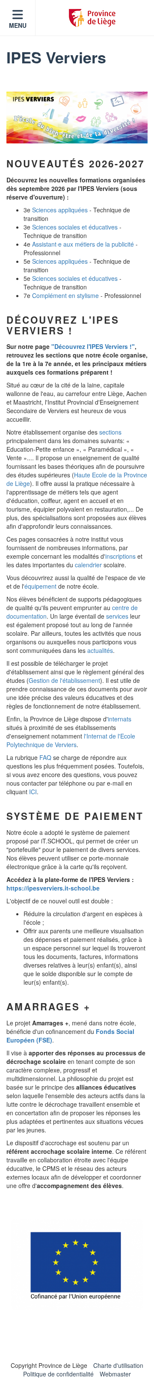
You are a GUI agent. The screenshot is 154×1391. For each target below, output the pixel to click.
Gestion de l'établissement (64, 680)
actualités (100, 650)
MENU (18, 25)
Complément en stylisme (65, 295)
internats (119, 719)
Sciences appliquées (60, 210)
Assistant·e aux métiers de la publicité (83, 244)
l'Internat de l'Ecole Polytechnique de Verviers (70, 740)
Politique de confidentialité (58, 1374)
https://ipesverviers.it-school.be (53, 888)
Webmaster (115, 1374)
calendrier (88, 564)
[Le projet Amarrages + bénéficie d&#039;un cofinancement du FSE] (77, 1264)
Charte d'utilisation (118, 1365)
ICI (33, 791)
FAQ (45, 757)
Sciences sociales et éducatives (75, 227)
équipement (40, 586)
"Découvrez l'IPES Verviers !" (93, 346)
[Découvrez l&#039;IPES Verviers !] (77, 118)
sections (110, 432)
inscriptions (120, 556)
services (117, 616)
